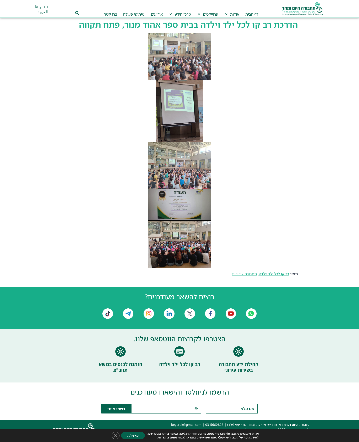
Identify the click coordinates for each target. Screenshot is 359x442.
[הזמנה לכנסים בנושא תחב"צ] (120, 351)
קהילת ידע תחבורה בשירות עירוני (238, 367)
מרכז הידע (183, 14)
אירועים (157, 14)
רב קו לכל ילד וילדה (274, 273)
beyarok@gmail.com (186, 424)
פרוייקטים (210, 14)
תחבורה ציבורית (244, 273)
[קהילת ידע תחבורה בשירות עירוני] (238, 351)
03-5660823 (214, 424)
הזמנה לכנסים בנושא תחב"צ (120, 367)
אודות (234, 14)
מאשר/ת (133, 435)
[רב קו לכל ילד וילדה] (179, 351)
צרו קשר (110, 14)
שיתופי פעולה (134, 14)
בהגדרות (163, 437)
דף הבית (251, 14)
